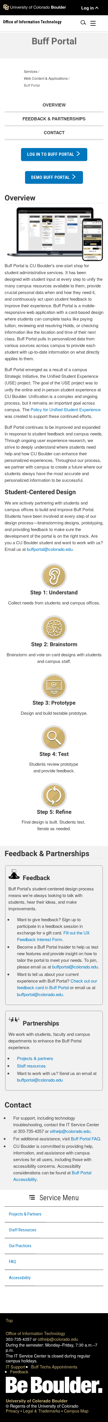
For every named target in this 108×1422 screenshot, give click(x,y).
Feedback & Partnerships (54, 118)
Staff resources (31, 1066)
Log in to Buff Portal (50, 154)
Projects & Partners (25, 1214)
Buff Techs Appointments (54, 1367)
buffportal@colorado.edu (50, 549)
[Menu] (93, 24)
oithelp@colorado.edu (70, 1131)
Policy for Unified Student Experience (66, 409)
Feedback (19, 1371)
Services (30, 71)
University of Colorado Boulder (37, 1401)
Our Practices (20, 1245)
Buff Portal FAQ (85, 1138)
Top (9, 1320)
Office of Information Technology (35, 1333)
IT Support (15, 1367)
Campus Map (76, 1411)
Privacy (13, 1411)
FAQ (12, 1261)
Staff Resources (22, 1230)
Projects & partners (35, 1058)
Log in (87, 8)
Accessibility (20, 1277)
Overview (54, 105)
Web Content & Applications (46, 78)
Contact (54, 132)
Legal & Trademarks (42, 1411)
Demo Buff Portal (50, 177)
